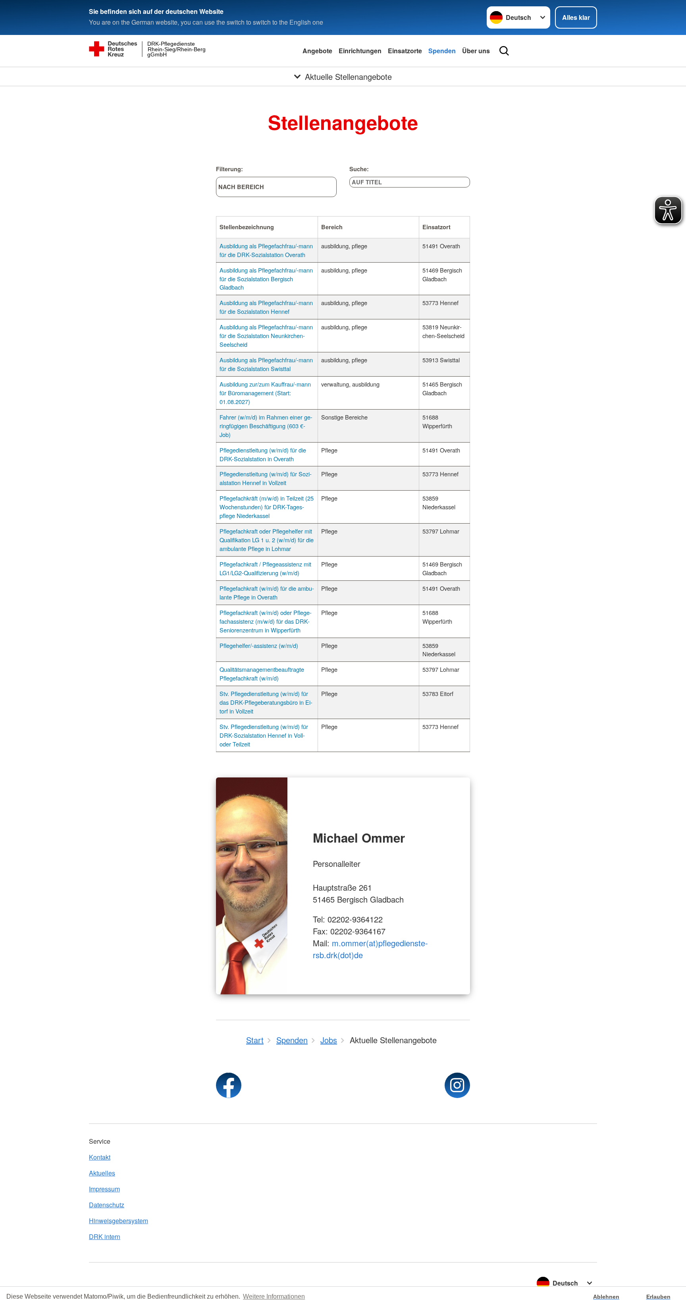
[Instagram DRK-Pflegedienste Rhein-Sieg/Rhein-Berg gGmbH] (457, 1085)
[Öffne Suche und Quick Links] (504, 50)
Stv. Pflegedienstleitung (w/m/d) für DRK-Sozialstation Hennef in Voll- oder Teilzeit (264, 735)
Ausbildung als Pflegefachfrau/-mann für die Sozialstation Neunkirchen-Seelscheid (266, 335)
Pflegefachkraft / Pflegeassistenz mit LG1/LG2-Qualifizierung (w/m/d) (265, 568)
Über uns (476, 50)
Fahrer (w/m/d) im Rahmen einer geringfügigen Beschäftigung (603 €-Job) (266, 426)
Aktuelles (102, 1172)
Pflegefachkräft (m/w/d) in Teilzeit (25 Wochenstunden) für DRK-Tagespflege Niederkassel (267, 507)
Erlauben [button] (658, 1296)
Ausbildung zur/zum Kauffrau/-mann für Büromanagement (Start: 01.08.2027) (265, 393)
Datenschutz (106, 1204)
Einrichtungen (360, 50)
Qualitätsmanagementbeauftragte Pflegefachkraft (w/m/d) (262, 673)
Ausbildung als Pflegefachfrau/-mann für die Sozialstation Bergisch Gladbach (266, 279)
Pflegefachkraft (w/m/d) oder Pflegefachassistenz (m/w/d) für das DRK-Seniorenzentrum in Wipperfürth (266, 621)
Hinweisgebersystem (118, 1220)
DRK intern (104, 1236)
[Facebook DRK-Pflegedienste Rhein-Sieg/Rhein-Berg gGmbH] (228, 1085)
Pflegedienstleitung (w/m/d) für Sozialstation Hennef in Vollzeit (266, 478)
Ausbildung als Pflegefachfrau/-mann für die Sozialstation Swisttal (266, 364)
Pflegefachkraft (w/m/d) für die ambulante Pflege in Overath (267, 592)
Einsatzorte (405, 50)
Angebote (317, 50)
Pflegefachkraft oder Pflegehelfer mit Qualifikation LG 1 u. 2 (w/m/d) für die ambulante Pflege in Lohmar (267, 540)
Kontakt (99, 1157)
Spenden (442, 50)
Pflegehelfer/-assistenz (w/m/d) (259, 645)
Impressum (104, 1188)
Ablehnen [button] (606, 1296)
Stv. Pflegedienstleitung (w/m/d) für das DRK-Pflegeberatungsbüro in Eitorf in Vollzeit (266, 702)
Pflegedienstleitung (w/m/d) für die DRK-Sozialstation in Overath (263, 454)
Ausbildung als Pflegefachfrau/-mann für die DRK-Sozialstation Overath (266, 250)
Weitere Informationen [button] (274, 1296)
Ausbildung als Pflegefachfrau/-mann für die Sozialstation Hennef (266, 306)
